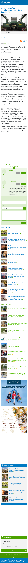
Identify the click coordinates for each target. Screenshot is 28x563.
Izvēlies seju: (5, 205)
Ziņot (18, 172)
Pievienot (23, 223)
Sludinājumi (8, 554)
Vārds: (3, 199)
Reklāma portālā (18, 554)
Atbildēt (23, 172)
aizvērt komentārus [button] (14, 166)
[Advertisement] (14, 148)
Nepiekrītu (22, 561)
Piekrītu (18, 561)
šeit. (14, 561)
